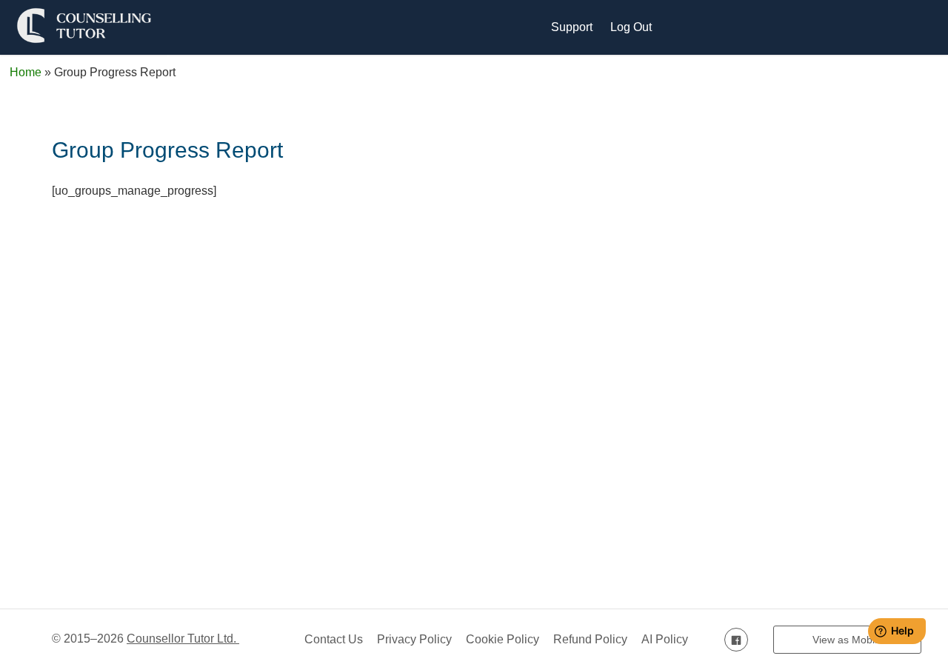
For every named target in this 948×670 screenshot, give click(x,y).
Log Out (631, 27)
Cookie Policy (502, 639)
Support (571, 27)
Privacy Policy (414, 639)
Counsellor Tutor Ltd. (183, 638)
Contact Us (333, 639)
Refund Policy (590, 639)
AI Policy (664, 639)
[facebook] (736, 639)
